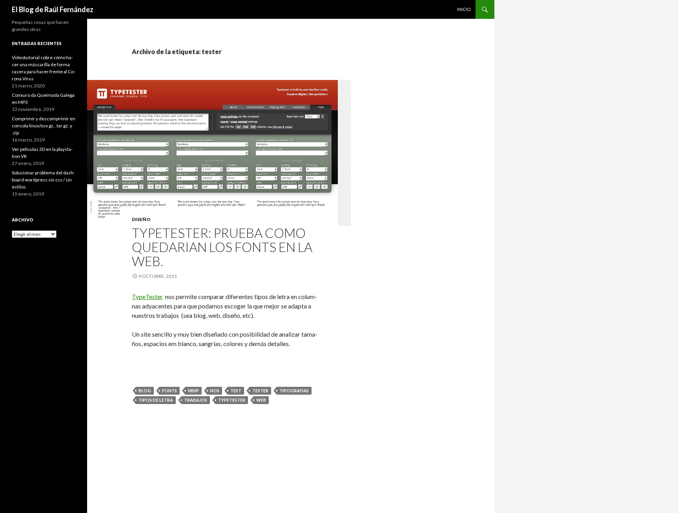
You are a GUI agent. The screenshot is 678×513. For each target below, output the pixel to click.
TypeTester (147, 296)
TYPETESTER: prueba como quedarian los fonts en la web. (222, 247)
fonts (169, 390)
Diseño (141, 219)
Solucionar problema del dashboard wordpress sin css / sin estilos (43, 180)
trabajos (195, 399)
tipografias (294, 390)
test (235, 390)
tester (260, 390)
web (261, 399)
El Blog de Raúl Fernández (52, 9)
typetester (231, 399)
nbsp (193, 390)
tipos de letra (156, 399)
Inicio (463, 9)
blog (145, 390)
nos (214, 390)
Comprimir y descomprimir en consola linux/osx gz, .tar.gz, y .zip (43, 126)
